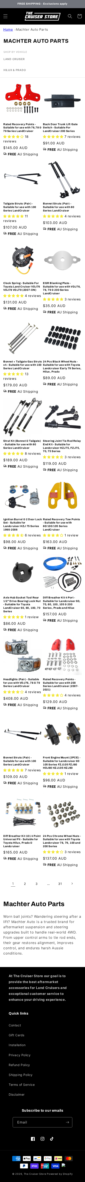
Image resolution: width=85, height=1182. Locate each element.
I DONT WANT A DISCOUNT (42, 607)
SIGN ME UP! (42, 599)
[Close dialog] (79, 568)
